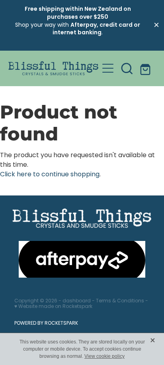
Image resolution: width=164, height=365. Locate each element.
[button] (127, 68)
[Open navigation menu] (107, 68)
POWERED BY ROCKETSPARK (46, 324)
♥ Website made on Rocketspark (53, 307)
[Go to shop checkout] (146, 68)
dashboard (76, 301)
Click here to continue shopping (50, 175)
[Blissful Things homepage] (53, 68)
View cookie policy (104, 356)
